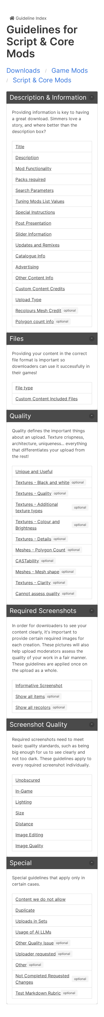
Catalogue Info (30, 256)
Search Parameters (34, 190)
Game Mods (69, 70)
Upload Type (28, 299)
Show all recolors (32, 707)
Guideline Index (30, 18)
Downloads (23, 70)
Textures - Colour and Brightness (37, 525)
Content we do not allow (40, 899)
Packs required (30, 179)
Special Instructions (35, 212)
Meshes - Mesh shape (37, 571)
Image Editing (29, 834)
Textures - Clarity (33, 582)
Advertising (27, 266)
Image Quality (29, 845)
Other (21, 964)
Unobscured (27, 780)
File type (24, 387)
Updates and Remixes (37, 245)
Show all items (30, 696)
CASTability (27, 560)
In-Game (24, 791)
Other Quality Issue (34, 943)
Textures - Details (33, 539)
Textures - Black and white (42, 482)
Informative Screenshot (38, 685)
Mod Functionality (33, 168)
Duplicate (25, 910)
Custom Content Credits (40, 288)
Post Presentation (33, 223)
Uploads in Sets (31, 921)
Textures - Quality (33, 493)
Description (27, 157)
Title (19, 146)
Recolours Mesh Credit (38, 310)
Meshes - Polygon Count (40, 549)
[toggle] (91, 97)
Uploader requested (35, 954)
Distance (24, 823)
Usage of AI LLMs (33, 932)
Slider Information (33, 234)
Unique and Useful (34, 471)
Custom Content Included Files (46, 398)
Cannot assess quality (37, 593)
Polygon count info (34, 321)
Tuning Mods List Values (39, 201)
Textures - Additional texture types (36, 507)
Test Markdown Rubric (38, 993)
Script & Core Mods (42, 80)
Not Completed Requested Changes (42, 979)
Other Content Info (34, 277)
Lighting (23, 802)
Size (19, 813)
